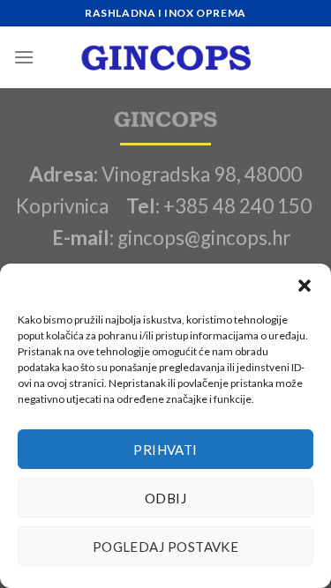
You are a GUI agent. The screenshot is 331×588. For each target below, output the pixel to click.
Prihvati (165, 450)
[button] (304, 285)
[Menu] (23, 56)
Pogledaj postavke (166, 547)
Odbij (165, 498)
